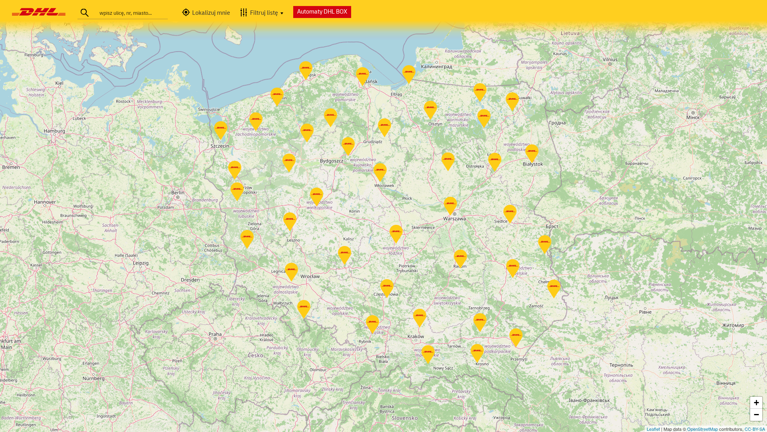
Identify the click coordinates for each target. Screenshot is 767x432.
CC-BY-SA (755, 429)
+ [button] (756, 403)
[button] (208, 13)
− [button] (756, 415)
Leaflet (653, 429)
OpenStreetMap (702, 429)
